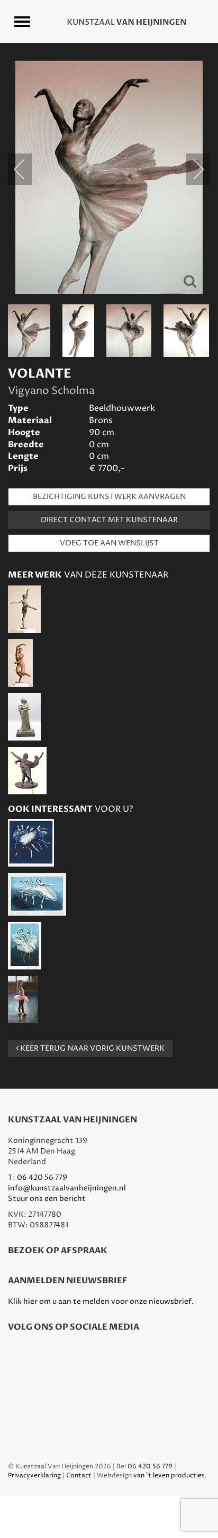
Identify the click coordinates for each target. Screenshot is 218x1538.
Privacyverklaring (34, 1475)
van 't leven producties (169, 1475)
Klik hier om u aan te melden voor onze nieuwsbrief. (101, 1301)
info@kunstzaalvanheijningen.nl (67, 1188)
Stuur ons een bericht (47, 1199)
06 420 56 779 (42, 1177)
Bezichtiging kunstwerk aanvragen (109, 497)
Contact (79, 1475)
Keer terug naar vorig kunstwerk (92, 1048)
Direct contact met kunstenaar (109, 520)
